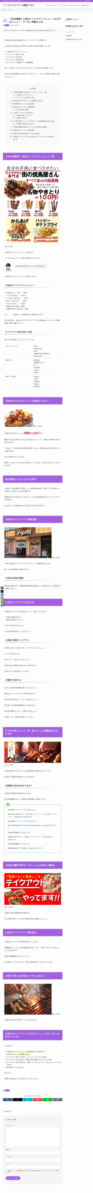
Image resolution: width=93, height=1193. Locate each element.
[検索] (89, 1)
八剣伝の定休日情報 (22, 109)
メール (8, 1156)
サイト (8, 1164)
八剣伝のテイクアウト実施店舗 (23, 107)
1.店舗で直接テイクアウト (24, 115)
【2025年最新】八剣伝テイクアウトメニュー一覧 (30, 92)
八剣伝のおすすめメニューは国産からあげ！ (28, 101)
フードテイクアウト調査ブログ (18, 5)
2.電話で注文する (21, 118)
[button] (8, 1099)
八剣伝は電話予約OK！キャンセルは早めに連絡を (30, 127)
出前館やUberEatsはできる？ (25, 124)
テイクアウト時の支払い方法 (25, 97)
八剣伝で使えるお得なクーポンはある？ (27, 133)
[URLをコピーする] (57, 1099)
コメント (9, 1125)
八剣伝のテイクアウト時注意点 (23, 130)
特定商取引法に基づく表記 (74, 39)
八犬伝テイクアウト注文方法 (23, 113)
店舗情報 (14, 569)
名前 (8, 1149)
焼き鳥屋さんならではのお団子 (23, 104)
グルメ (6, 25)
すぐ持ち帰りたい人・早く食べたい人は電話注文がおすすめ (33, 121)
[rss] (86, 1)
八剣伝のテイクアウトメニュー (25, 95)
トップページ (70, 32)
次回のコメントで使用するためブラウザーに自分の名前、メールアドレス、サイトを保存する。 (33, 1171)
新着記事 (69, 35)
